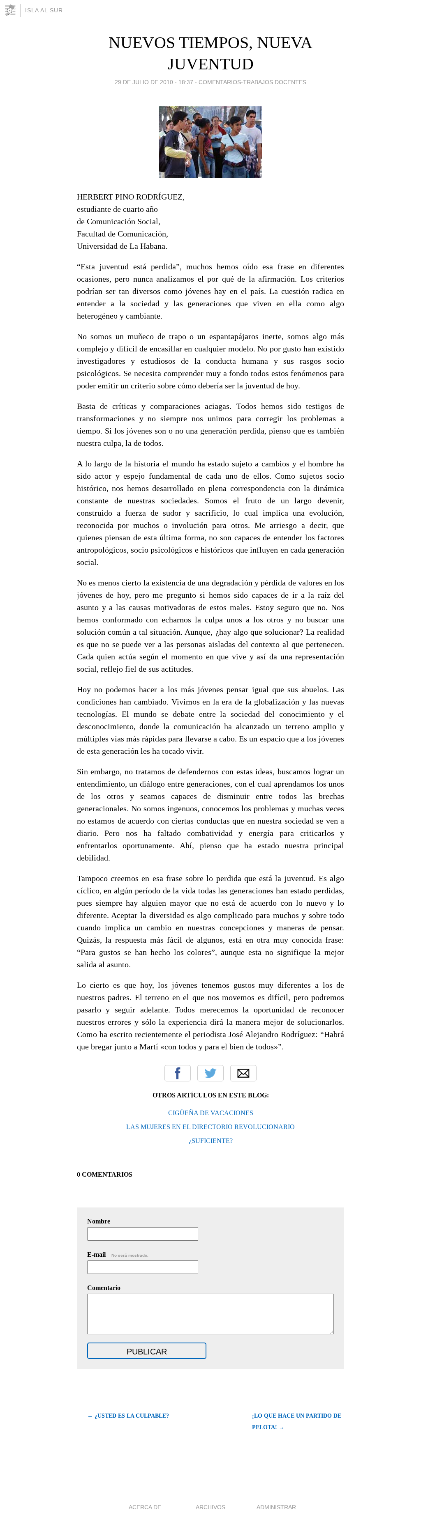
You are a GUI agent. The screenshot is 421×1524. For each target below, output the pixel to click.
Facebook (177, 1073)
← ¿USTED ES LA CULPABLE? (128, 1416)
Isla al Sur (44, 10)
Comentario (103, 1287)
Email (243, 1073)
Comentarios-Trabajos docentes (252, 82)
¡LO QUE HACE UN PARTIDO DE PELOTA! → (296, 1421)
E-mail (117, 1254)
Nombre (98, 1221)
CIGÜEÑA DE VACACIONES (210, 1112)
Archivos (210, 1507)
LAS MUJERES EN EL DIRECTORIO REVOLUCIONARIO (210, 1126)
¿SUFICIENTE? (211, 1140)
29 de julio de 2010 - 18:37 (154, 82)
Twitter (210, 1073)
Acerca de (145, 1507)
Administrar (276, 1507)
